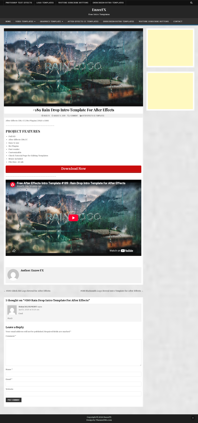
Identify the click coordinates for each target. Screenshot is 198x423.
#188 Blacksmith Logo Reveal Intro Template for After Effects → (111, 291)
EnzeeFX (99, 9)
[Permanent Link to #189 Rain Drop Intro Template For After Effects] (73, 67)
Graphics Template (50, 21)
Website (9, 389)
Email (9, 379)
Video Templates (24, 21)
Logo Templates (45, 2)
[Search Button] (191, 2)
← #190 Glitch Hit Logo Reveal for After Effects (27, 291)
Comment (11, 336)
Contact (177, 21)
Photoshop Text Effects (19, 2)
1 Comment (74, 116)
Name (9, 369)
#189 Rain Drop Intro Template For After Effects (73, 109)
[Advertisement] (170, 48)
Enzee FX (47, 116)
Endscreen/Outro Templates (108, 2)
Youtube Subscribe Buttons (73, 2)
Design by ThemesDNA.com (99, 420)
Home (8, 21)
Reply (9, 318)
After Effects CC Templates (83, 21)
